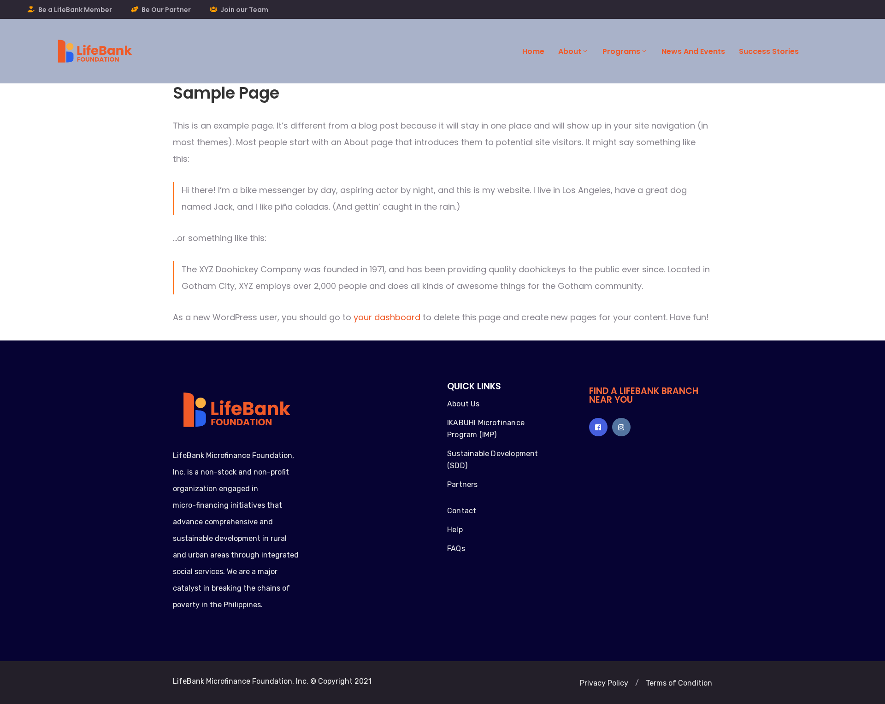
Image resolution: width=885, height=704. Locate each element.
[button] (604, 683)
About (569, 51)
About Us (463, 403)
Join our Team (244, 9)
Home (533, 51)
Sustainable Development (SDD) (492, 459)
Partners (462, 484)
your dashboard (387, 317)
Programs (621, 51)
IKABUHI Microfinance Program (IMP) (486, 428)
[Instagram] (621, 427)
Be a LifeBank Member (75, 9)
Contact (461, 510)
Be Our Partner (166, 9)
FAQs (456, 548)
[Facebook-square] (598, 427)
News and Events (693, 51)
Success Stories (769, 51)
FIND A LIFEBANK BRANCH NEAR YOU (643, 395)
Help (455, 529)
